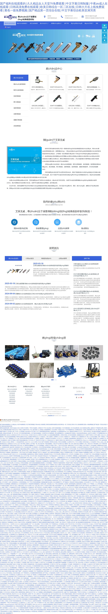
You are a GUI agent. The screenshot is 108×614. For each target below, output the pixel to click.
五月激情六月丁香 (53, 578)
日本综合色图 (72, 449)
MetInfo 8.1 (51, 415)
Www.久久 (85, 440)
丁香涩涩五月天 (97, 450)
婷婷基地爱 (102, 581)
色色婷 (73, 515)
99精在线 (21, 609)
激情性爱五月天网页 (81, 484)
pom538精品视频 (23, 505)
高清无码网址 (100, 468)
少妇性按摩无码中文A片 (87, 545)
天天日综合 (66, 506)
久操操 (15, 513)
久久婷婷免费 (67, 581)
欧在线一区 (45, 578)
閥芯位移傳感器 (12, 391)
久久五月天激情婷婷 (64, 555)
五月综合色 (16, 492)
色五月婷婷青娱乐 (48, 512)
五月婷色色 (97, 473)
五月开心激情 (96, 435)
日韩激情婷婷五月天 (48, 520)
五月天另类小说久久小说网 (53, 583)
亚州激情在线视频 (32, 599)
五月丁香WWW (75, 519)
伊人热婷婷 (13, 520)
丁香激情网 (12, 553)
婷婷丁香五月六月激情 (32, 562)
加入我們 (62, 386)
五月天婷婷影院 (25, 532)
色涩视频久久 (35, 513)
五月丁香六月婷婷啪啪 (21, 599)
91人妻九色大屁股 (57, 569)
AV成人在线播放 (76, 464)
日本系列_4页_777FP (13, 431)
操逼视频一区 (62, 491)
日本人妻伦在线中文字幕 (15, 450)
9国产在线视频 (85, 539)
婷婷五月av (70, 496)
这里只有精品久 (34, 552)
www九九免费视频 (80, 601)
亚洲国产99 (42, 538)
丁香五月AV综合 (87, 431)
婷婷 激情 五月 (77, 578)
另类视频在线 (101, 515)
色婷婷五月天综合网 (83, 512)
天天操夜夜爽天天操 (11, 576)
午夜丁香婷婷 (56, 588)
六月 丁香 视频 (88, 438)
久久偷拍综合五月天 (21, 550)
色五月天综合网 (76, 573)
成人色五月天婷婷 (8, 480)
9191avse (2, 499)
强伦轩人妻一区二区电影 (14, 578)
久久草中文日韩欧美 (54, 550)
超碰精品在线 (41, 510)
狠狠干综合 (81, 498)
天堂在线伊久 (86, 569)
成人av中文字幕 (25, 456)
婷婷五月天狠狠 (90, 560)
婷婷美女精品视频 (48, 508)
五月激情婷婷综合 (58, 574)
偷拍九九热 (73, 555)
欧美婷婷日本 (6, 501)
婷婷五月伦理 (78, 538)
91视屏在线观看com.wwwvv (70, 560)
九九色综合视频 (93, 436)
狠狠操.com (9, 489)
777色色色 (15, 526)
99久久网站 (31, 494)
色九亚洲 (10, 475)
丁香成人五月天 (76, 480)
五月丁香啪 (75, 494)
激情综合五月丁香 (30, 592)
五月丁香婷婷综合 (53, 524)
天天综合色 (91, 494)
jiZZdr (15, 522)
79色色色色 (38, 461)
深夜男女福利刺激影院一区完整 (63, 566)
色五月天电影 (72, 571)
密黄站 (46, 513)
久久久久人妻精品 (54, 478)
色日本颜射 (73, 447)
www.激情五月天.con (95, 485)
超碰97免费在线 (57, 595)
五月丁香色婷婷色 (67, 602)
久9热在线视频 (96, 505)
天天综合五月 (55, 599)
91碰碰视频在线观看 (13, 548)
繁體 (97, 23)
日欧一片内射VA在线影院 (94, 583)
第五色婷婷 (88, 499)
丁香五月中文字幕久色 (58, 443)
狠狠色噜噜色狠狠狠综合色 (99, 526)
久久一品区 (67, 532)
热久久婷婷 (23, 564)
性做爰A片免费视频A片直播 (85, 452)
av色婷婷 (63, 583)
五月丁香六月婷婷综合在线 (65, 609)
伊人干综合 (27, 574)
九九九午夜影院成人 (37, 569)
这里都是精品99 (59, 477)
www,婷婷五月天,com (92, 506)
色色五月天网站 (92, 433)
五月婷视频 (67, 477)
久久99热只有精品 (7, 466)
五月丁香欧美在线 (9, 531)
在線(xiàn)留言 (45, 395)
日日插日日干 (32, 581)
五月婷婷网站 (79, 529)
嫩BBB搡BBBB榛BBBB (95, 464)
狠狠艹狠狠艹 (5, 487)
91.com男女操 (51, 585)
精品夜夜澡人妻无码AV (59, 508)
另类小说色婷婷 (100, 546)
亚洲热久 (18, 562)
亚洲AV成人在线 (87, 503)
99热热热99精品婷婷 (98, 449)
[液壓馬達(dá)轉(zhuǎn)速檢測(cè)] (17, 353)
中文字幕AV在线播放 (36, 433)
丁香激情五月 (20, 567)
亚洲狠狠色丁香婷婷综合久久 (62, 459)
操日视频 (65, 534)
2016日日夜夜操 (72, 435)
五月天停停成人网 (38, 553)
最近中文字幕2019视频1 (31, 529)
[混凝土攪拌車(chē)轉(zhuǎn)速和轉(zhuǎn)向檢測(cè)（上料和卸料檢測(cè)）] (41, 371)
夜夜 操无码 (102, 466)
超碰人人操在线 (52, 546)
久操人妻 (87, 459)
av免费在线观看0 (82, 456)
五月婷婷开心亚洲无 (45, 450)
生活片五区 (14, 457)
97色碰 (98, 543)
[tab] (19, 78)
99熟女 (62, 452)
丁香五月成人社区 (32, 489)
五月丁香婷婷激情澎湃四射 (43, 431)
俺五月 (25, 470)
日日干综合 (17, 532)
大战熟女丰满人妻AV (26, 559)
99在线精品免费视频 (35, 541)
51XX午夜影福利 (66, 428)
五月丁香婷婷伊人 (25, 573)
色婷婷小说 (96, 498)
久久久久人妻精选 (32, 470)
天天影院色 (96, 548)
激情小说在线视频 (95, 541)
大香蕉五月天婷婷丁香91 (51, 445)
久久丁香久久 (77, 468)
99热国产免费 (69, 463)
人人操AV (35, 512)
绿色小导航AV (50, 602)
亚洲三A (101, 491)
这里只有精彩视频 (56, 428)
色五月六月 (88, 597)
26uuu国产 (91, 604)
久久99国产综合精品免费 (40, 527)
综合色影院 (58, 531)
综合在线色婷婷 (101, 562)
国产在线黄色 (28, 604)
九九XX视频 (65, 604)
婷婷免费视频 (30, 585)
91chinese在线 (65, 595)
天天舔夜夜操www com (63, 431)
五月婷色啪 (40, 466)
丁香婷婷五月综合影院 (50, 438)
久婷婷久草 (63, 550)
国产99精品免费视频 (97, 588)
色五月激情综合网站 (85, 428)
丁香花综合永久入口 (21, 585)
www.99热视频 (30, 461)
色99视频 (5, 608)
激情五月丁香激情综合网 (97, 428)
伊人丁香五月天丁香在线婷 (91, 443)
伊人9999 (41, 512)
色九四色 (48, 428)
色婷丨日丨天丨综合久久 (84, 534)
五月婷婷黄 (19, 590)
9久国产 (90, 487)
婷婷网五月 (35, 522)
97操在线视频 (48, 443)
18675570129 (79, 395)
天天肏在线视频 (22, 454)
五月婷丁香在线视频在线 (15, 601)
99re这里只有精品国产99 (97, 569)
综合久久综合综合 (26, 566)
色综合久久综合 (6, 442)
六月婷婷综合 (12, 574)
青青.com (74, 606)
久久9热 (56, 520)
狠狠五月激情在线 (6, 594)
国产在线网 (29, 452)
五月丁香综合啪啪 (53, 491)
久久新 (83, 508)
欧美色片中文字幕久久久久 (64, 606)
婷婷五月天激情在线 (62, 498)
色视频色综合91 (81, 435)
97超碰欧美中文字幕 (15, 487)
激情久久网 (69, 599)
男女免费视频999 (59, 433)
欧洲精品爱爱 (103, 520)
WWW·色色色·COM (14, 428)
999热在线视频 (24, 463)
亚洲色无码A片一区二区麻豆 (11, 505)
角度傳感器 (12, 393)
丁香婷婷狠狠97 (74, 506)
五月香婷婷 (34, 447)
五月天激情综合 (83, 517)
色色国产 (54, 526)
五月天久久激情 (78, 445)
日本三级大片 (62, 456)
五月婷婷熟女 (81, 606)
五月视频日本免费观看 (69, 529)
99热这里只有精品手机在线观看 (31, 587)
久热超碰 (24, 562)
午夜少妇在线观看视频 (9, 436)
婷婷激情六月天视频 (75, 539)
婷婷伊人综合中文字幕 (41, 567)
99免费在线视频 (6, 464)
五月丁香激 (100, 531)
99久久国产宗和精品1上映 (58, 580)
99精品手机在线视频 (82, 571)
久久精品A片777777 (60, 559)
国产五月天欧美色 (58, 539)
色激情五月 (67, 436)
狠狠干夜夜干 (3, 431)
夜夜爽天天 (98, 456)
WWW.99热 (20, 491)
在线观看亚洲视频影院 (33, 484)
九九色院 (13, 590)
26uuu (24, 515)
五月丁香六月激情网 (77, 608)
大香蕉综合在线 (43, 526)
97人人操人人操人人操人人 (21, 560)
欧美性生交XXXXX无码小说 (47, 559)
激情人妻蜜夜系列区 (36, 492)
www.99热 (55, 538)
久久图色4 (84, 583)
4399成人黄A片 (100, 599)
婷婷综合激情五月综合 (21, 436)
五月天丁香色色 (41, 473)
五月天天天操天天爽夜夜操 (55, 534)
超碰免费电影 (82, 506)
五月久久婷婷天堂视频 (74, 513)
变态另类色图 (16, 573)
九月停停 (71, 454)
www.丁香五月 (47, 515)
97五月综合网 (56, 454)
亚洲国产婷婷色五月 (33, 436)
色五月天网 (28, 513)
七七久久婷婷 (34, 442)
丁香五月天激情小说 (30, 567)
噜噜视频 (94, 557)
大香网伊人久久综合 (58, 436)
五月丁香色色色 (85, 464)
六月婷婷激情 (84, 480)
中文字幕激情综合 (69, 429)
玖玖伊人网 (67, 539)
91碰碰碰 (7, 452)
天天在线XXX (54, 611)
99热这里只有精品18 (99, 545)
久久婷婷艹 (90, 473)
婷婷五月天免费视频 (5, 484)
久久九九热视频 (66, 492)
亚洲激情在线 (30, 564)
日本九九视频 (98, 477)
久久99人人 (84, 578)
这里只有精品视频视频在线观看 (36, 463)
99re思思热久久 (9, 512)
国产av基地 (50, 574)
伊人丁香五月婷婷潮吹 (57, 484)
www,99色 (80, 562)
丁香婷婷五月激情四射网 (58, 463)
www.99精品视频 (35, 519)
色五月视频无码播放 (67, 594)
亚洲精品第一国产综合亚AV (35, 487)
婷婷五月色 (62, 599)
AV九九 (81, 454)
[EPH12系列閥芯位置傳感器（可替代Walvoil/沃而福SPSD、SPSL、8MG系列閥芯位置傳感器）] (38, 80)
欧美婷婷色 (14, 482)
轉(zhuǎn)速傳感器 (12, 389)
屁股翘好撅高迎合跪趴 (46, 482)
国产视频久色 (81, 492)
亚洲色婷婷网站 (58, 602)
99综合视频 (90, 471)
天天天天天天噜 (74, 459)
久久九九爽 (51, 459)
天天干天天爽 (77, 567)
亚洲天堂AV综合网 (43, 534)
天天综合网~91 (87, 482)
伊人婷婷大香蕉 (62, 578)
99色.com (11, 532)
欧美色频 (42, 513)
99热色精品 (78, 580)
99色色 (6, 546)
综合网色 (45, 487)
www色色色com (39, 517)
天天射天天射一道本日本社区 (73, 583)
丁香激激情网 (91, 576)
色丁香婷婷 (33, 574)
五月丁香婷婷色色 (77, 609)
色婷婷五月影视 (6, 541)
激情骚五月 (103, 482)
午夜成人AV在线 (90, 601)
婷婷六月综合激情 (55, 494)
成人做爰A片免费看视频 (40, 499)
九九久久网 (18, 517)
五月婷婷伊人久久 (4, 585)
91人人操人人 (95, 499)
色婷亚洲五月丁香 (49, 552)
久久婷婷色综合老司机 (86, 548)
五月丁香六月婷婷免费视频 (33, 482)
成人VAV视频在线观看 (74, 457)
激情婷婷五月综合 (53, 529)
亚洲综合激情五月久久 (29, 491)
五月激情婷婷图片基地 (37, 566)
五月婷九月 (52, 564)
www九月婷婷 (98, 576)
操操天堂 (84, 477)
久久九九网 (62, 478)
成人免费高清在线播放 (53, 452)
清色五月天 (65, 543)
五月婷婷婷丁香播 (92, 478)
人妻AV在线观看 (31, 550)
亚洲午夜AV (58, 557)
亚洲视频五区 (24, 487)
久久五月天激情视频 (95, 513)
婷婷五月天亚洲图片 (19, 478)
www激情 (27, 459)
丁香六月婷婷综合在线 (20, 499)
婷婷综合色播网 (75, 546)
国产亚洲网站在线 (38, 515)
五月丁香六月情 (96, 482)
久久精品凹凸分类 (26, 538)
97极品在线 (20, 485)
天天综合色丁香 (83, 501)
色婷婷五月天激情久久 (93, 517)
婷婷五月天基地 (58, 604)
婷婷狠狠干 (5, 560)
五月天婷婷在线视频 (91, 508)
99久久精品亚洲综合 (82, 473)
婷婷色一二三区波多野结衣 (17, 442)
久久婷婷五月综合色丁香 (21, 508)
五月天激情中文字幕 (25, 519)
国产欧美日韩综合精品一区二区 (48, 519)
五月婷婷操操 (80, 555)
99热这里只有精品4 (25, 611)
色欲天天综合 (21, 522)
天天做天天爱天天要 (49, 485)
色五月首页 (9, 526)
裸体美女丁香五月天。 (51, 457)
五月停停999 (85, 524)
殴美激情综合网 (9, 587)
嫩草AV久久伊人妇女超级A (67, 541)
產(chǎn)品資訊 (29, 389)
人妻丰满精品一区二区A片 (74, 510)
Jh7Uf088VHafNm (32, 508)
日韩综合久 (28, 506)
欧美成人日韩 (14, 592)
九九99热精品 (95, 581)
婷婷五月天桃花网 (42, 595)
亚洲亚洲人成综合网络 (60, 552)
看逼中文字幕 (27, 569)
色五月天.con (64, 487)
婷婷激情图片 (36, 545)
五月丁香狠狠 (90, 484)
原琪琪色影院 (99, 578)
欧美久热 (30, 512)
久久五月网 (84, 590)
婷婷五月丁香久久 (89, 585)
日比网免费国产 (91, 546)
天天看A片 (86, 562)
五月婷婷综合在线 (9, 557)
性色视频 (76, 454)
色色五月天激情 (86, 541)
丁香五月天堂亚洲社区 (12, 602)
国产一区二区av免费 (34, 524)
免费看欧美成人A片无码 (23, 520)
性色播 (27, 555)
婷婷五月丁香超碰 (39, 494)
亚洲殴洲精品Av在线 (49, 471)
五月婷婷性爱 (3, 562)
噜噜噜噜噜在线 (80, 531)
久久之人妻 (41, 552)
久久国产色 (42, 562)
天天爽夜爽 (70, 578)
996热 (49, 526)
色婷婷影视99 (72, 438)
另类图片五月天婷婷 (91, 552)
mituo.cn (64, 415)
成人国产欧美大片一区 (81, 576)
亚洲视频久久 (59, 470)
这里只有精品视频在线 (21, 440)
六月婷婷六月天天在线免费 (77, 532)
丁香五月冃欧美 (81, 499)
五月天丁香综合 (15, 519)
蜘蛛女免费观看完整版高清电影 (46, 522)
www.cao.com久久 (37, 604)
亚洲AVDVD (55, 555)
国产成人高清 (101, 478)
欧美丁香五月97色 (69, 524)
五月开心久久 (71, 585)
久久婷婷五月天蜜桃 (80, 552)
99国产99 (101, 498)
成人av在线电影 (22, 548)
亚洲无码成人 (86, 442)
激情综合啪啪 (51, 557)
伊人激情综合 (3, 522)
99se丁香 (5, 543)
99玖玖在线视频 (62, 442)
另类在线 (55, 496)
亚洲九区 (76, 501)
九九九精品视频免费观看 (53, 435)
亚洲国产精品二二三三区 (79, 550)
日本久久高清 (6, 520)
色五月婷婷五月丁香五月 (42, 491)
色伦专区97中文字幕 (30, 431)
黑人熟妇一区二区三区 (25, 546)
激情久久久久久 (54, 501)
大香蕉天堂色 (63, 435)
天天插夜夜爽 (11, 569)
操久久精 (42, 587)
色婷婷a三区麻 (30, 606)
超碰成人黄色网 (11, 498)
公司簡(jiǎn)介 (45, 389)
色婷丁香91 (14, 471)
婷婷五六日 (92, 539)
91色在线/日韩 (27, 447)
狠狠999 (52, 466)
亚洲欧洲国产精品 (75, 466)
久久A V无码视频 (18, 587)
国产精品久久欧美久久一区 (63, 546)
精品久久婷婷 (18, 581)
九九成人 (91, 524)
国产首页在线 (48, 587)
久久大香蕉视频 (99, 484)
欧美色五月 (24, 512)
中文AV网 (91, 447)
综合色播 (99, 536)
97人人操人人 (86, 609)
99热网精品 (10, 522)
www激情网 (62, 601)
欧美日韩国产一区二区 (60, 485)
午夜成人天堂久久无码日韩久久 (99, 534)
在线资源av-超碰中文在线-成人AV (88, 519)
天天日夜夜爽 (95, 466)
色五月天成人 (72, 588)
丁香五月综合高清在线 (9, 550)
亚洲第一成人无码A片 (60, 522)
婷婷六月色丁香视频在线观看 (80, 599)
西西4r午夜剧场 (39, 454)
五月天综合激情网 (55, 450)
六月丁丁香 (22, 580)
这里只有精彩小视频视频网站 (12, 473)
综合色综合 (46, 466)
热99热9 (35, 583)
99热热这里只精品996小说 (79, 471)
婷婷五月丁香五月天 (79, 491)
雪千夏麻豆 (65, 482)
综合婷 (77, 475)
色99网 (66, 484)
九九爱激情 (100, 594)
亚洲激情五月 (89, 606)
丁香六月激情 (49, 436)
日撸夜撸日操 (66, 473)
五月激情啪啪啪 (75, 574)
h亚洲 (62, 494)
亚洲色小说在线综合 (48, 468)
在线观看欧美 (59, 519)
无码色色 (100, 461)
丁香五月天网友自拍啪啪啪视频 (46, 531)
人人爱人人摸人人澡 (31, 602)
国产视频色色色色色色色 (37, 471)
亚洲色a (39, 578)
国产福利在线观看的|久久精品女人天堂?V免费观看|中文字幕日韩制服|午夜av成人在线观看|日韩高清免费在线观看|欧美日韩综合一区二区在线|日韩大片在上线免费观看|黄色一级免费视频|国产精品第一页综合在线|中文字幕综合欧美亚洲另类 (54, 7)
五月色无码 (62, 501)
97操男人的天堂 (71, 522)
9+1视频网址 (29, 576)
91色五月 (36, 450)
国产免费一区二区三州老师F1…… (39, 506)
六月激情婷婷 (85, 510)
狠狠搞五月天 (34, 503)
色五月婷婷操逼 (59, 471)
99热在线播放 (13, 506)
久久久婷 (32, 555)
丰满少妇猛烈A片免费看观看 (42, 564)
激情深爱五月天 (91, 429)
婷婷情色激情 (92, 599)
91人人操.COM (50, 492)
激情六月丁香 (30, 557)
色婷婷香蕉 (53, 431)
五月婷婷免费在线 (47, 560)
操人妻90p (98, 429)
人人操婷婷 (65, 438)
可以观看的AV (67, 519)
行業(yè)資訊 (29, 391)
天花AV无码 (52, 477)
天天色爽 (69, 564)
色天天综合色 (57, 468)
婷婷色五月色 (34, 449)
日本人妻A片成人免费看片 (77, 443)
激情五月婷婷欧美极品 (67, 468)
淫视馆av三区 (95, 491)
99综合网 (10, 583)
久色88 (28, 503)
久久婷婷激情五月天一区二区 (94, 592)
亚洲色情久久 (7, 539)
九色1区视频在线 (87, 526)
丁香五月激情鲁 (22, 545)
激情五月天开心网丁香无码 (82, 485)
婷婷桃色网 (61, 520)
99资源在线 (34, 611)
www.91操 (76, 611)
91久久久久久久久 (76, 545)
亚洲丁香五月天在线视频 (97, 538)
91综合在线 (46, 532)
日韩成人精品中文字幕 (42, 505)
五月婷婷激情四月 (23, 484)
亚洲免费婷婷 (63, 489)
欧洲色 (95, 475)
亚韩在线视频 (57, 449)
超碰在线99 (16, 449)
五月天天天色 (24, 435)
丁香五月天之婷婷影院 (38, 576)
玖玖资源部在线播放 (94, 520)
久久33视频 (23, 475)
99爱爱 (37, 438)
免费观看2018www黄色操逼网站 (84, 450)
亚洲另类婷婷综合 (63, 571)
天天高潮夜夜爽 (52, 498)
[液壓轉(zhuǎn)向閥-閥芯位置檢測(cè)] (91, 353)
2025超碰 (104, 429)
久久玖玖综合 (6, 592)
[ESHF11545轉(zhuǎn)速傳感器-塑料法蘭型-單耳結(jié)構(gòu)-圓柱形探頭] (94, 98)
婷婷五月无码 (32, 560)
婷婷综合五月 (38, 606)
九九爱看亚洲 (30, 515)
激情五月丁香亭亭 (70, 478)
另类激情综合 (83, 457)
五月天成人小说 (95, 522)
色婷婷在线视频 (92, 480)
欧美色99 (42, 457)
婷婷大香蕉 (11, 588)
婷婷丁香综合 (55, 608)
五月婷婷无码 (93, 608)
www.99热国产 (45, 541)
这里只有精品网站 (54, 532)
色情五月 (68, 466)
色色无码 (104, 553)
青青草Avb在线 (53, 442)
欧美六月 (67, 512)
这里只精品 (61, 517)
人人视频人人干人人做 (68, 503)
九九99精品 (78, 508)
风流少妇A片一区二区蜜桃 (15, 566)
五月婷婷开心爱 (33, 510)
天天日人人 (72, 576)
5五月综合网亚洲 (75, 428)
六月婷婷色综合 (42, 583)
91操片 (61, 529)
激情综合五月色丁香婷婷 (66, 505)
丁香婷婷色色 (51, 597)
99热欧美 (57, 576)
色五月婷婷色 (60, 475)
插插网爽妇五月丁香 (63, 457)
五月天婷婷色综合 (38, 496)
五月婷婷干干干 (36, 478)
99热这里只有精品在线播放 (76, 482)
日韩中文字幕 (78, 553)
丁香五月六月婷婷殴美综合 (44, 599)
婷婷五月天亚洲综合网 (21, 468)
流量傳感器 (12, 399)
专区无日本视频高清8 (76, 477)
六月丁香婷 (5, 477)
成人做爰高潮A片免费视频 (59, 562)
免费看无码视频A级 (98, 587)
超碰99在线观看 (37, 601)
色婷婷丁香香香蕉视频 (14, 456)
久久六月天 (44, 557)
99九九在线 (90, 587)
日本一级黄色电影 (97, 553)
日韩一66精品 (101, 436)
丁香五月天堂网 (44, 524)
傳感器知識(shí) (29, 393)
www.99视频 (5, 515)
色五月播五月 (28, 478)
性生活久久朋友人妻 (14, 546)
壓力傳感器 (12, 395)
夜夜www (97, 580)
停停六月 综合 (13, 485)
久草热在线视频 (13, 543)
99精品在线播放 (22, 461)
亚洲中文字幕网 (11, 440)
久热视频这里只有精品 (69, 433)
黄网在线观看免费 (4, 428)
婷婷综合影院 (15, 580)
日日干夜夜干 (86, 445)
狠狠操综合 (82, 574)
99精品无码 (70, 445)
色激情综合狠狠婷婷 (48, 604)
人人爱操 (44, 492)
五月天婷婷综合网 (18, 480)
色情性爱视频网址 (47, 592)
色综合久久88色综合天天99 (13, 435)
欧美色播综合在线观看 (51, 536)
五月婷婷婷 (69, 456)
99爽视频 (75, 456)
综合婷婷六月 (35, 538)
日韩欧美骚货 (98, 601)
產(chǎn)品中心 (12, 386)
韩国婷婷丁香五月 (37, 452)
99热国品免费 (72, 592)
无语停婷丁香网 (29, 609)
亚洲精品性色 (78, 429)
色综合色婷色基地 (66, 464)
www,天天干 (3, 555)
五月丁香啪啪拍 (9, 438)
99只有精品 (9, 573)
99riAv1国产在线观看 (43, 442)
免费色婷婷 (71, 553)
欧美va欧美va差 (83, 487)
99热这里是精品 (63, 496)
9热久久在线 (9, 510)
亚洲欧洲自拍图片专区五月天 (10, 429)
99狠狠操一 (69, 550)
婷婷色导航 (55, 553)
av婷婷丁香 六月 (32, 594)
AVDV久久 (85, 463)
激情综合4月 (91, 501)
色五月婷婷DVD (81, 560)
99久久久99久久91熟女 (95, 463)
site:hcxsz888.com (29, 485)
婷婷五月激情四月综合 (88, 580)
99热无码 (62, 608)
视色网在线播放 (74, 595)
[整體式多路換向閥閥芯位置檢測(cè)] (66, 371)
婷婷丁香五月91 (88, 566)
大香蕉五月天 (35, 546)
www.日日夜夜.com (94, 470)
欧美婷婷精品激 (43, 449)
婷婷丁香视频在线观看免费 (41, 543)
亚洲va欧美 (93, 492)
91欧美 (84, 429)
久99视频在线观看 (41, 574)
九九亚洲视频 (49, 562)
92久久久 (71, 487)
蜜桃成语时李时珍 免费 (52, 609)
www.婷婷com (76, 602)
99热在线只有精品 (77, 463)
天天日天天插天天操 (57, 473)
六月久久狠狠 (78, 442)
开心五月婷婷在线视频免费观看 (84, 449)
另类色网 (49, 484)
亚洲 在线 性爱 (97, 471)
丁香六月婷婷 (61, 536)
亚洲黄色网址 (50, 499)
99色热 (76, 487)
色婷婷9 (42, 438)
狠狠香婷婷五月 (70, 508)
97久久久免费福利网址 (81, 478)
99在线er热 (49, 588)
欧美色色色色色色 (9, 508)
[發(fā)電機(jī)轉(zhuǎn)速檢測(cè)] (66, 353)
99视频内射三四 (63, 499)
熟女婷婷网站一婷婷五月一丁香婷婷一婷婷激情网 (76, 470)
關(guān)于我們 (45, 386)
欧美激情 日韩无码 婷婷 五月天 (56, 545)
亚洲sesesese (89, 611)
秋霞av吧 (58, 585)
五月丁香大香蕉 (21, 443)
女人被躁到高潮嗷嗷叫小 (29, 445)
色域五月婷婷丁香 (47, 569)
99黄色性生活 (65, 449)
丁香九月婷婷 (59, 503)
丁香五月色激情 (33, 428)
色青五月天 (90, 457)
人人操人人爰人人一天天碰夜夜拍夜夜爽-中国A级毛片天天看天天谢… (25, 608)
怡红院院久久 (93, 562)
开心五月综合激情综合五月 (29, 466)
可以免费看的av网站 (97, 503)
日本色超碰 (93, 445)
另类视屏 (30, 571)
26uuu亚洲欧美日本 (83, 520)
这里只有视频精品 (57, 560)
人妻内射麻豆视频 (73, 604)
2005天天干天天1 (38, 532)
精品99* (68, 526)
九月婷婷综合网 (101, 492)
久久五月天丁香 (73, 527)
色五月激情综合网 (41, 470)
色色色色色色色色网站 (13, 595)
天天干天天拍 (20, 459)
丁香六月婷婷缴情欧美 (68, 569)
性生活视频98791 (57, 482)
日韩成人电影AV (19, 569)
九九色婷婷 (84, 468)
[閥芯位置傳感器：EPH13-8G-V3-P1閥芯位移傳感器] (94, 80)
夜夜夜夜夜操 (68, 494)
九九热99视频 (14, 464)
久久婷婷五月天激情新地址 (43, 501)
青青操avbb (44, 585)
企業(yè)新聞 (29, 395)
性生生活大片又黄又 (101, 573)
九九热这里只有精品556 (82, 447)
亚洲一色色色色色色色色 (74, 548)
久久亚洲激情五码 (77, 440)
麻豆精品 (29, 545)
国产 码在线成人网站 (79, 496)
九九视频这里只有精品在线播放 (17, 503)
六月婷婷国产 (82, 595)
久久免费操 (88, 491)
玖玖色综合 (101, 506)
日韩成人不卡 (65, 527)
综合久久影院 (58, 464)
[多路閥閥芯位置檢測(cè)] (17, 371)
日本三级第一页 (11, 562)
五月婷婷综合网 (21, 576)
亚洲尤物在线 (74, 492)
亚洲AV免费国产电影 (21, 606)
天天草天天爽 (21, 513)
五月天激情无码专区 (57, 515)
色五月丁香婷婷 (50, 464)
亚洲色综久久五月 (12, 443)
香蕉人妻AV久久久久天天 (89, 536)
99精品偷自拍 (14, 452)
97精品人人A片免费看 (53, 567)
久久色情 (75, 452)
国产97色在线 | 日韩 (28, 536)
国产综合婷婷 (23, 588)
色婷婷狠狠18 (91, 578)
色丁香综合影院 (48, 553)
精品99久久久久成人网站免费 (19, 594)
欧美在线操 (42, 464)
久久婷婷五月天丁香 (72, 562)
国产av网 (29, 457)
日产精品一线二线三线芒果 (37, 443)
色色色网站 (33, 578)
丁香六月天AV (78, 489)
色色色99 (25, 571)
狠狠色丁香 (67, 443)
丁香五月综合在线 (62, 445)
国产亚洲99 (96, 564)
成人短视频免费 (9, 478)
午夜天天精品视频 (41, 539)
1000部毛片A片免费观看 (48, 433)
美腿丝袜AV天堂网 (55, 447)
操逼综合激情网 (24, 524)
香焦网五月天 (96, 438)
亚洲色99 (65, 548)
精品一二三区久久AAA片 (87, 559)
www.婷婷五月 (90, 595)
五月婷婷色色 (65, 557)
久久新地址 (12, 585)
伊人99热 (49, 489)
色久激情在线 (71, 450)
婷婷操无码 (55, 480)
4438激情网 (70, 611)
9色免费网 (103, 580)
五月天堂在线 (70, 489)
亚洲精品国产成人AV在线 (87, 602)
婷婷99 (87, 496)
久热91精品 (49, 538)
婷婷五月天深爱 (42, 435)
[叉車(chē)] (91, 371)
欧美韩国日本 (6, 519)
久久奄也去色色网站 (81, 587)
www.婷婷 (54, 429)
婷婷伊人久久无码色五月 (42, 550)
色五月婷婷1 (14, 461)
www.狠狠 (72, 475)
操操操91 (45, 452)
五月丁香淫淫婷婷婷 (46, 480)
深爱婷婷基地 (21, 592)
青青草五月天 (5, 524)
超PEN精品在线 (64, 576)
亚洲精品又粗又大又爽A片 (30, 595)
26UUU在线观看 (80, 585)
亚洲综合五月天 (85, 513)
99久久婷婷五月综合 (25, 492)
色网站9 (83, 573)
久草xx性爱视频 (95, 454)
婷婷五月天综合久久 (84, 543)
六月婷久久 (39, 560)
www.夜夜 (96, 532)
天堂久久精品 (18, 531)
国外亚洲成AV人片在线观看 (54, 527)
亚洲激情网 (28, 522)
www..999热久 (47, 580)
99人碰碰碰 (37, 557)
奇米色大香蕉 (72, 531)
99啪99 (57, 499)
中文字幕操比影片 (53, 456)
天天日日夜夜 (74, 512)
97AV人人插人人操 (101, 442)
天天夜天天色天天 (33, 435)
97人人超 (16, 438)
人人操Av (27, 541)
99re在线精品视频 (101, 552)
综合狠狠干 (99, 590)
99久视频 (83, 564)
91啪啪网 (4, 578)
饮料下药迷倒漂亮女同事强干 (97, 510)
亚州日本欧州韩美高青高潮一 (27, 438)
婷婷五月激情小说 (9, 517)
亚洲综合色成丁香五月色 (16, 445)
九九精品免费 (86, 608)
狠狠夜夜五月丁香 (83, 436)
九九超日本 (90, 564)
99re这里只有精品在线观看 (49, 475)
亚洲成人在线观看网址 (45, 429)
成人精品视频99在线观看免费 (97, 496)
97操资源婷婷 (37, 480)
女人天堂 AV (9, 449)
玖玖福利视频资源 (15, 501)
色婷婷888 (47, 494)
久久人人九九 (3, 595)
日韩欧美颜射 (77, 590)
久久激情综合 (98, 527)
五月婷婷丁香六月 (87, 553)
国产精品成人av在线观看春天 (21, 510)
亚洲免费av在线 (42, 489)
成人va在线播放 (92, 468)
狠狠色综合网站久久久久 (76, 431)
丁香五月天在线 (99, 501)
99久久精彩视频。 (25, 578)
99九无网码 (62, 567)
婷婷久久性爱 (48, 555)
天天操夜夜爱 (7, 580)
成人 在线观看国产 (7, 613)
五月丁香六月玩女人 (27, 601)
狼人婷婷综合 (91, 456)
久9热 (54, 587)
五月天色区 (68, 545)
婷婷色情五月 (8, 470)
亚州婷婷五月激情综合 (54, 505)
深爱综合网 (43, 484)
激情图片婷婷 (41, 588)
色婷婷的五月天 (19, 447)
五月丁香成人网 (65, 447)
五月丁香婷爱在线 (38, 571)
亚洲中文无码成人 (62, 510)
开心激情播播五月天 (32, 588)
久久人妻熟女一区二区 (77, 566)
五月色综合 (17, 463)
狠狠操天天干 (41, 503)
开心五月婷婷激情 (6, 559)
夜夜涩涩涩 (21, 541)
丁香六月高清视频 (31, 548)
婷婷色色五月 (3, 475)
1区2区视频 (103, 583)
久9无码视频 (48, 463)
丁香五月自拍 (22, 452)
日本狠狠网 (37, 585)
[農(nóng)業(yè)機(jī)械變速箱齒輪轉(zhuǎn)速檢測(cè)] (41, 353)
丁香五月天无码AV (81, 592)
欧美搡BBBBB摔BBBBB (36, 573)
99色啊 (87, 492)
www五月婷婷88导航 (43, 529)
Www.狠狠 (76, 505)
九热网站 (7, 552)
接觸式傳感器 (12, 401)
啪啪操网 (50, 595)
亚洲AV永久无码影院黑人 (94, 489)
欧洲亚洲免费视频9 (17, 470)
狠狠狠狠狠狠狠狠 (80, 515)
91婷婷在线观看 (22, 471)
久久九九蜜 (50, 449)
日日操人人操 (34, 459)
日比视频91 (81, 459)
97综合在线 (100, 480)
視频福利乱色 (16, 611)
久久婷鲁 (6, 503)
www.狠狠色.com (20, 555)
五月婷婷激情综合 (6, 457)
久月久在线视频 (40, 445)
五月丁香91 (58, 492)
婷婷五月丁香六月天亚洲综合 (84, 588)
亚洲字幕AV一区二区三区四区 (73, 559)
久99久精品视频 (45, 478)
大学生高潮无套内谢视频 (44, 447)
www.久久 (103, 435)
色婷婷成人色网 (61, 526)
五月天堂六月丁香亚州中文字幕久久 (37, 440)
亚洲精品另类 (30, 517)
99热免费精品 (30, 499)
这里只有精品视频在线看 (40, 609)
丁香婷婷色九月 (64, 588)
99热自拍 (24, 517)
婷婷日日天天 (69, 440)
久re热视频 (88, 466)
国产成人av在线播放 (61, 564)
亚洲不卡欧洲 (89, 435)
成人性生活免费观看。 (39, 536)
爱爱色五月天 (64, 454)
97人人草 (82, 611)
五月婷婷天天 (16, 475)
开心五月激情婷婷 (16, 538)
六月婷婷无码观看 (17, 466)
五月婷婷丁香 (87, 454)
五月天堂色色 (64, 450)
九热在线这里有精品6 (81, 433)
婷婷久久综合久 (25, 597)
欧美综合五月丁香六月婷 (15, 515)
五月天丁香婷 (66, 574)
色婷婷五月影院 (87, 529)
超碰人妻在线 (39, 468)
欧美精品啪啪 (83, 546)
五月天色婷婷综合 (23, 464)
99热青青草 (104, 560)
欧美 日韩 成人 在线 (60, 466)
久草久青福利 (81, 597)
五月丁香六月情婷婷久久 (65, 480)
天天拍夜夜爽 (91, 571)
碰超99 (102, 532)
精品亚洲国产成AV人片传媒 (13, 564)
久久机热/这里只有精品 (20, 557)
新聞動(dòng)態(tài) (29, 386)
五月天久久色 (94, 555)
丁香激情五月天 (16, 559)
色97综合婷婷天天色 (56, 594)
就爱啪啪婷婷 (43, 498)
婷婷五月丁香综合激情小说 (43, 594)
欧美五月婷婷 (70, 491)
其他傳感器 (12, 403)
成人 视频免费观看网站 (96, 459)
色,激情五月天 (19, 574)
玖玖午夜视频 (89, 550)
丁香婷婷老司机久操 (47, 601)
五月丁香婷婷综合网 (99, 457)
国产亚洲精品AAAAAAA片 (55, 543)
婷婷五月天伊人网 (90, 574)
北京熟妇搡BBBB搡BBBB (55, 548)
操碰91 (28, 443)
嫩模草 (50, 487)
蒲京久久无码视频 (101, 508)
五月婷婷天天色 (29, 498)
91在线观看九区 (51, 470)
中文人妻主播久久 (34, 429)
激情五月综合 (28, 583)
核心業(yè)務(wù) (45, 391)
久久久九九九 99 (39, 580)
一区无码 (12, 524)
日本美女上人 (91, 477)
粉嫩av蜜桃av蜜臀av (25, 449)
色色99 (62, 532)
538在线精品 (24, 489)
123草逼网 (48, 473)
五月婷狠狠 (74, 526)
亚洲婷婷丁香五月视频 (90, 531)
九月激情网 (78, 541)
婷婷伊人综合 (66, 597)
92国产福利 (84, 567)
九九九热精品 (55, 489)
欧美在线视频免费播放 (42, 548)
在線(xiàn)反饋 (45, 397)
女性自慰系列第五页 (58, 592)
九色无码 (31, 450)
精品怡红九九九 (44, 545)
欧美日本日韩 (78, 503)
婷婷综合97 (8, 538)
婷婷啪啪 (29, 526)
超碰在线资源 (16, 489)
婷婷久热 (97, 595)
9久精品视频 (17, 512)
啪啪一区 (67, 475)
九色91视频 (55, 601)
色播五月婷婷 (98, 494)
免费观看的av (14, 484)
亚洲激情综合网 (68, 452)
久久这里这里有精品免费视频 (34, 475)
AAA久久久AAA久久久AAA (11, 609)
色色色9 (69, 498)
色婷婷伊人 (23, 539)
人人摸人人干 (35, 457)
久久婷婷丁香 (94, 609)
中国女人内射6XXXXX (24, 429)
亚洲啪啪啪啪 (88, 498)
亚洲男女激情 (14, 541)
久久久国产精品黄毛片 (12, 545)
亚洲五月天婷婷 (24, 428)
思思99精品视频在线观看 (86, 475)
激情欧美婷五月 (72, 499)
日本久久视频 (101, 609)
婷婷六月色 (73, 473)
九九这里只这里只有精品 (85, 581)
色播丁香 (66, 592)
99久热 (31, 532)
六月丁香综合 (96, 452)
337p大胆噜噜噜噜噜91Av (84, 557)
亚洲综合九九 (20, 506)
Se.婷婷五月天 (70, 442)
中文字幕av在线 (92, 590)
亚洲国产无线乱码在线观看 (9, 491)
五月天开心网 (33, 456)
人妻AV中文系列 (36, 559)
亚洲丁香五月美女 (19, 604)
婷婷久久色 (97, 585)
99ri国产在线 (97, 524)
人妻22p (67, 520)
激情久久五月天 (47, 608)
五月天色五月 (26, 552)
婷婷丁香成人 (54, 510)
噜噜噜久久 (59, 597)
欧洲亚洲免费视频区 (35, 597)
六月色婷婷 (93, 442)
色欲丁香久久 (5, 506)
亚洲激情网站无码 (42, 459)
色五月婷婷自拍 (67, 515)
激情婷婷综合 (30, 454)
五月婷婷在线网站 (28, 480)
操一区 (82, 466)
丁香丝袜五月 (98, 602)
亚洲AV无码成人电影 (9, 571)
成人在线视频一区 (63, 553)
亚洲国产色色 (64, 513)
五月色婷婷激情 (97, 606)
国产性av (10, 597)
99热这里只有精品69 (42, 456)
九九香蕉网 (21, 431)
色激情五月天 (65, 531)
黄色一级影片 (69, 536)
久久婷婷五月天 (78, 569)
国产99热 (45, 573)
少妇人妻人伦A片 (39, 485)
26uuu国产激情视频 (49, 566)
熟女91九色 (98, 604)
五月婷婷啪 (61, 524)
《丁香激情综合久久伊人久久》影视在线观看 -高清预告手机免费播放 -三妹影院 (28, 477)
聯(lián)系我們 (45, 393)
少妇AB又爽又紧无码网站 (56, 581)
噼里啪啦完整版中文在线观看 (20, 494)
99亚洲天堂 (98, 571)
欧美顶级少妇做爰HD (15, 527)
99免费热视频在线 (68, 590)
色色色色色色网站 (4, 527)
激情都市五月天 (30, 580)
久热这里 (13, 468)
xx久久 (8, 590)
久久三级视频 (39, 592)
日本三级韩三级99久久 (16, 552)
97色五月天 (95, 566)
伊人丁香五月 (28, 534)
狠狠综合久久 (70, 552)
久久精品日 (42, 436)
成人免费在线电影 (21, 543)
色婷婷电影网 (72, 484)
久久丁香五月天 (59, 506)
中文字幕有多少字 (50, 503)
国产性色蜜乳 (11, 581)
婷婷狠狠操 (98, 560)
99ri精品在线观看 (96, 431)
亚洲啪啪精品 (68, 517)
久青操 (6, 601)
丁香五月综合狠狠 (83, 604)
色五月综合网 (9, 463)
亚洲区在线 (68, 608)
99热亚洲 (85, 489)
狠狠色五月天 (74, 581)
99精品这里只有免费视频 (16, 536)
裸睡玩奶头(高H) (6, 471)
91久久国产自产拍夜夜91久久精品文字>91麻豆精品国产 (83, 461)
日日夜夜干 (54, 590)
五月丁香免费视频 (39, 555)
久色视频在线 (45, 461)
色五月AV (30, 553)
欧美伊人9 (97, 447)
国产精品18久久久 (45, 590)
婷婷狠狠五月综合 (48, 454)
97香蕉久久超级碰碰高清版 (98, 529)
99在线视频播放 (47, 606)
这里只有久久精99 (78, 536)
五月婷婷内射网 (22, 457)
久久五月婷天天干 (73, 543)
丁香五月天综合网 (28, 496)
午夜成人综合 (61, 429)
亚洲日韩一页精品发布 (54, 513)
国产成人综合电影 (70, 580)
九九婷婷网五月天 (83, 494)
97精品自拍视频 (62, 611)
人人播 (21, 595)
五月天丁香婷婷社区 (7, 496)
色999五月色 (25, 450)
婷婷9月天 (80, 526)
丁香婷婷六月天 (74, 436)
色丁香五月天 (30, 543)
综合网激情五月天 (25, 473)
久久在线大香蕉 (56, 487)
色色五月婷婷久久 (31, 539)
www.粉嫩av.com (49, 576)
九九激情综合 (22, 602)
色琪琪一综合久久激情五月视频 (64, 573)
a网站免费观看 (70, 485)
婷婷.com (11, 560)
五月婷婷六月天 (31, 501)
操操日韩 (12, 447)
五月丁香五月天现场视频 (86, 505)
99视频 (105, 594)
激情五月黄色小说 (60, 440)
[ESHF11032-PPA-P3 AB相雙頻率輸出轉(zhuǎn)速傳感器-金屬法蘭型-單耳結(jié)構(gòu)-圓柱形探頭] (75, 80)
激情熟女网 (21, 534)
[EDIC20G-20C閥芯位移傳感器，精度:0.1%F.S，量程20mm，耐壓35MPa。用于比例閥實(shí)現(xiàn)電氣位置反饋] (38, 98)
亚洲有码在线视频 (82, 527)
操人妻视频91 (69, 501)
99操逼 (28, 471)
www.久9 (27, 442)
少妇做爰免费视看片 (33, 464)
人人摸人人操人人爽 (59, 512)
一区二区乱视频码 (73, 534)
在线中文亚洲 (74, 520)
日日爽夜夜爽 (13, 567)
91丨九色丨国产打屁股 (22, 553)
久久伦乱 (5, 566)
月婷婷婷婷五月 (89, 532)
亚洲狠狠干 (40, 611)
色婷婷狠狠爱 (5, 445)
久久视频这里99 (43, 546)
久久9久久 (59, 438)
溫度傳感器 (12, 397)
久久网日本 (59, 587)
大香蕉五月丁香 (42, 428)
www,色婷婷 (24, 501)
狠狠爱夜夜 (93, 543)
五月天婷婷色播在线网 (24, 433)
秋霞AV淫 (101, 487)
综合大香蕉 (10, 513)
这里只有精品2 (22, 526)
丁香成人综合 (32, 505)
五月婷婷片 (33, 473)
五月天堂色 (78, 524)
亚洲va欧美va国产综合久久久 (10, 454)
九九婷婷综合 (73, 597)
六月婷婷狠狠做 (22, 482)
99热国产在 (36, 498)
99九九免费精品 (68, 471)
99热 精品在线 (86, 538)
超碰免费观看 (13, 459)
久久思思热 (75, 517)
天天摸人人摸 (38, 520)
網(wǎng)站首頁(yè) (10, 23)
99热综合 (47, 510)
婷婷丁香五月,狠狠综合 (90, 594)
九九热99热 (103, 567)
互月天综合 (96, 550)
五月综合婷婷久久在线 (93, 567)
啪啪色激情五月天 (53, 461)
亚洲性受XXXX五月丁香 (95, 440)
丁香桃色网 (75, 498)
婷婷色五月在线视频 (18, 496)
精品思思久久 (80, 438)
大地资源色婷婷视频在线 (27, 527)
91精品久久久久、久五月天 (50, 517)
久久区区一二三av (63, 461)
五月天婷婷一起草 (6, 482)
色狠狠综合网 (5, 447)
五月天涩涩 (54, 606)
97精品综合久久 (51, 440)
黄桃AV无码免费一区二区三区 (10, 433)
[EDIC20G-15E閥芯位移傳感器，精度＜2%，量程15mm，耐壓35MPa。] (75, 98)
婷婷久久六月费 (20, 498)
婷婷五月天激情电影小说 (69, 587)
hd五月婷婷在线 (10, 499)
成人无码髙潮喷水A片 (55, 541)
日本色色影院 (31, 468)
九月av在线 (47, 611)
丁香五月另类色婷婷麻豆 (43, 581)
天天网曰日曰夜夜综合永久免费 (66, 538)
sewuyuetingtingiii (9, 604)
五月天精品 (64, 585)
